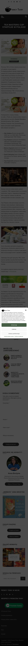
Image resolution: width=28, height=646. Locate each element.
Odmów (14, 329)
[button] (26, 310)
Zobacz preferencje (14, 333)
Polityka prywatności (19, 336)
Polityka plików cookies (9, 336)
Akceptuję (14, 325)
